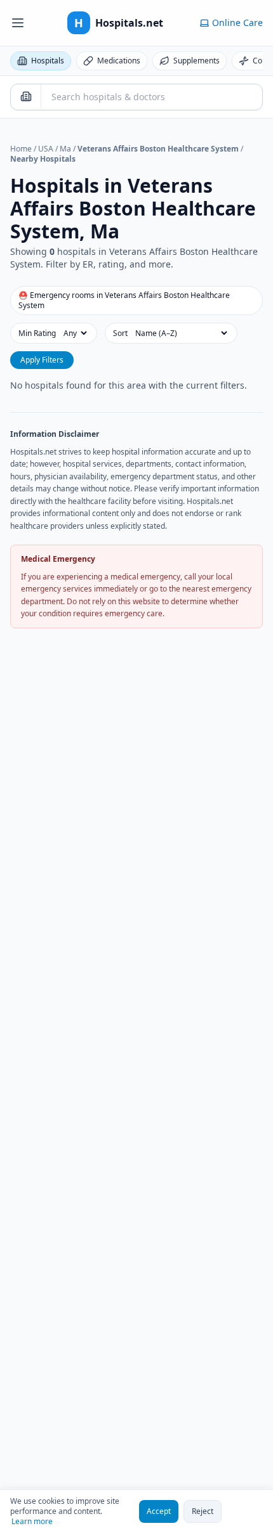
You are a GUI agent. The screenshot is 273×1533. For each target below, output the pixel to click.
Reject (202, 1511)
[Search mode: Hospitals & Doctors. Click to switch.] (26, 96)
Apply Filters (41, 359)
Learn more (32, 1522)
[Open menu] (17, 23)
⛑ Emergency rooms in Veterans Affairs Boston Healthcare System (124, 300)
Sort (120, 333)
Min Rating (37, 333)
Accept (159, 1511)
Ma (65, 148)
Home (21, 148)
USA (45, 148)
